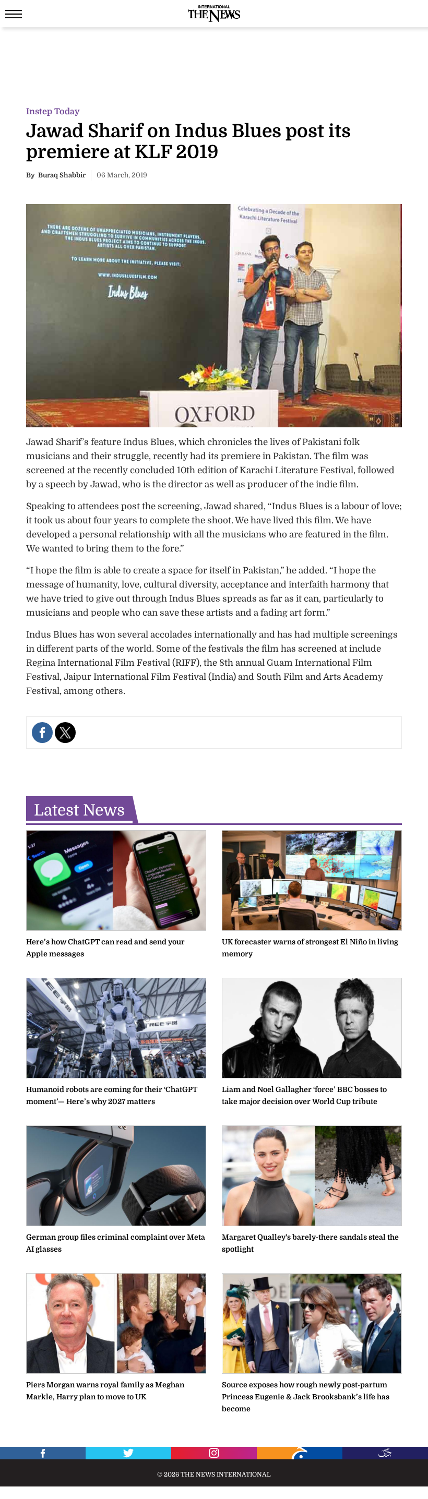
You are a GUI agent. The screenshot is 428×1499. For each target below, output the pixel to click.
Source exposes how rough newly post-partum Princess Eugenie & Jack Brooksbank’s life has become (305, 1397)
